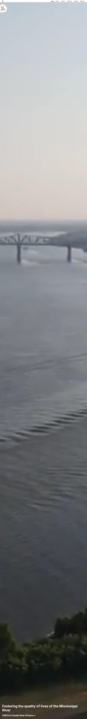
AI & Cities (7, 715)
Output (75, 1)
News (57, 1)
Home (52, 1)
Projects (69, 1)
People (82, 1)
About (62, 1)
